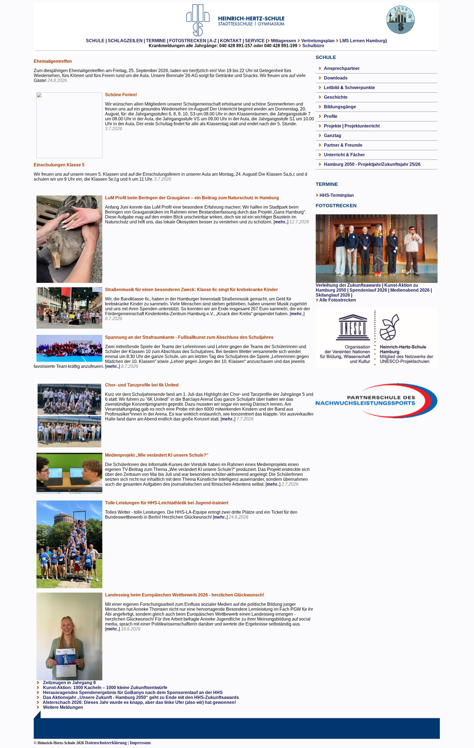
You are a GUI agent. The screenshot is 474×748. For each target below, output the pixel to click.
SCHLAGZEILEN (125, 40)
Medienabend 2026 (410, 290)
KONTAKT (231, 40)
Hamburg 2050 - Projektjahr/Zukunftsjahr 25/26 (372, 164)
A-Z (213, 40)
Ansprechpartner (342, 68)
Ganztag (332, 135)
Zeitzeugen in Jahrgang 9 (69, 682)
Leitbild (331, 87)
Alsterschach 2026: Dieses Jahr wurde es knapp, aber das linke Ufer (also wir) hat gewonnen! (139, 702)
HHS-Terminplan (337, 195)
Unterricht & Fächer (344, 154)
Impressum (140, 742)
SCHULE (95, 40)
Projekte (332, 126)
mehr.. (281, 222)
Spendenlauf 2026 (368, 290)
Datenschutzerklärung (106, 742)
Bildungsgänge (340, 106)
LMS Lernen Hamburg (362, 40)
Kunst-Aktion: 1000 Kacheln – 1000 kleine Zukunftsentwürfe (104, 687)
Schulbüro (313, 45)
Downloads (336, 78)
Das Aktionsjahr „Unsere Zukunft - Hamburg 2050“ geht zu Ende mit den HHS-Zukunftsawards (140, 697)
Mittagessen (283, 40)
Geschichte (336, 97)
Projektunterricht (362, 126)
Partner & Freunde (343, 145)
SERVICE (255, 40)
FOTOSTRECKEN (187, 40)
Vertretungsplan (318, 40)
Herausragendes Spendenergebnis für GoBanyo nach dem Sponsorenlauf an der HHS (132, 692)
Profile (330, 116)
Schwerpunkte (360, 87)
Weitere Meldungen (63, 707)
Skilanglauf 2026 (333, 295)
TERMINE (156, 40)
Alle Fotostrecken (337, 300)
